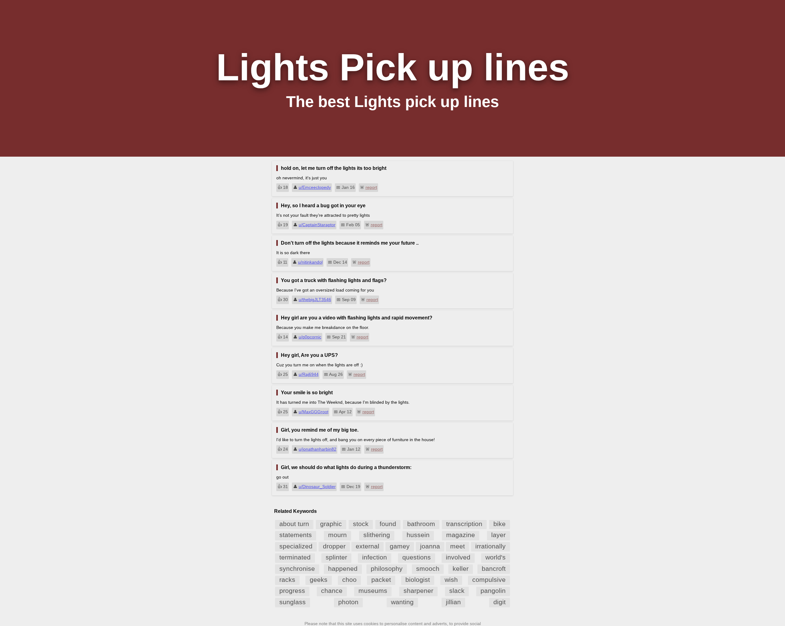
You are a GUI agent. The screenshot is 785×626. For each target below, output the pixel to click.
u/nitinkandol (310, 262)
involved (458, 557)
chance (332, 590)
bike (499, 523)
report (371, 187)
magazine (460, 534)
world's (495, 557)
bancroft (494, 568)
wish (451, 579)
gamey (400, 546)
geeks (318, 579)
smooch (427, 568)
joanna (430, 546)
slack (457, 590)
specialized (295, 546)
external (367, 546)
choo (349, 579)
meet (457, 546)
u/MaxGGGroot (313, 411)
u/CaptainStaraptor (317, 224)
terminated (295, 557)
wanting (402, 601)
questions (416, 557)
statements (295, 534)
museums (372, 590)
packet (381, 579)
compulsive (489, 579)
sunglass (292, 601)
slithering (376, 534)
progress (292, 590)
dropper (334, 546)
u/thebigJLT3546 (315, 299)
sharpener (418, 590)
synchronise (297, 568)
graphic (331, 523)
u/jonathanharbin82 (317, 449)
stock (361, 523)
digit (499, 601)
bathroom (421, 523)
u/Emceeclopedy (315, 187)
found (388, 523)
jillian (453, 601)
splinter (336, 557)
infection (374, 557)
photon (348, 601)
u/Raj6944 (309, 374)
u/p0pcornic (310, 336)
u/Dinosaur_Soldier (317, 486)
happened (343, 568)
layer (498, 534)
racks (287, 579)
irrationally (490, 546)
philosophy (387, 568)
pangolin (493, 590)
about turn (294, 523)
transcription (464, 523)
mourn (337, 534)
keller (461, 568)
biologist (417, 579)
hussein (418, 534)
